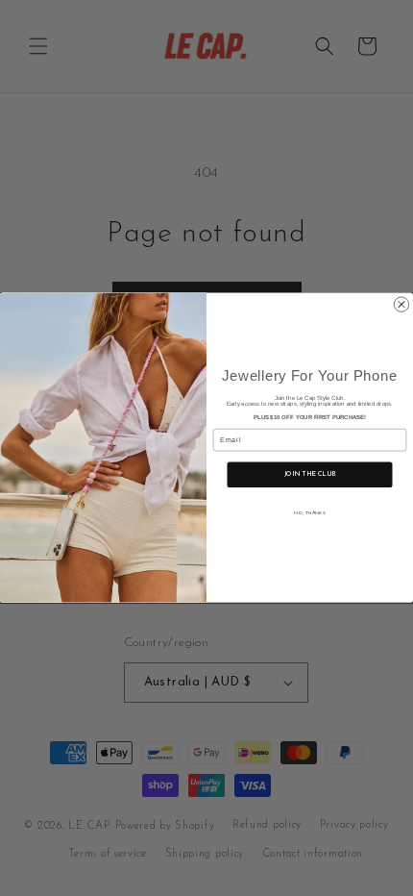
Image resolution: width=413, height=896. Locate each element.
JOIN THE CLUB (309, 475)
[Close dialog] (401, 304)
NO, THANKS (309, 513)
